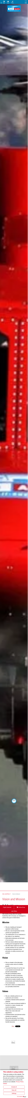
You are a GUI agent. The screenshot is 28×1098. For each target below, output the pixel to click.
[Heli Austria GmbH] (14, 8)
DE (1, 2)
